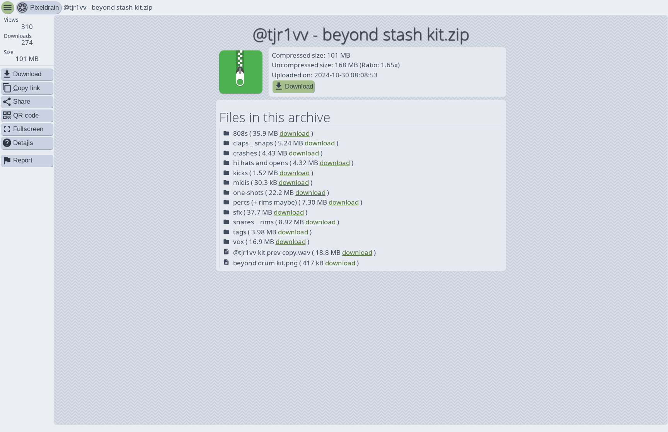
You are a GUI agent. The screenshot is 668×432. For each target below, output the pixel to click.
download (294, 133)
